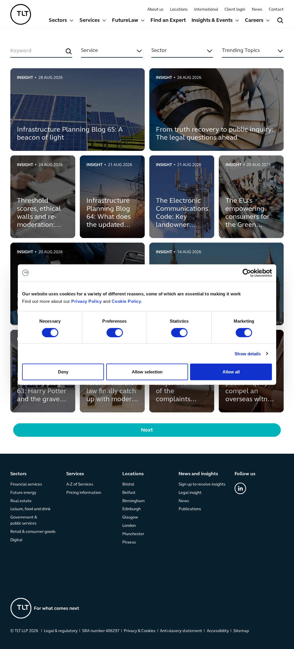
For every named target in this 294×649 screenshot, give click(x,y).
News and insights (198, 474)
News (257, 9)
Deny (63, 371)
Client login (235, 9)
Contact (276, 9)
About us (155, 9)
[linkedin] (240, 488)
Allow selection (147, 371)
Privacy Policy (86, 301)
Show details (248, 353)
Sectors (58, 20)
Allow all (231, 371)
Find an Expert (168, 20)
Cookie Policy (126, 301)
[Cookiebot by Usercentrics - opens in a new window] (247, 272)
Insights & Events (212, 20)
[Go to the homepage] (44, 608)
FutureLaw (125, 20)
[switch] (115, 332)
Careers (254, 20)
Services (90, 20)
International (206, 9)
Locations (178, 9)
